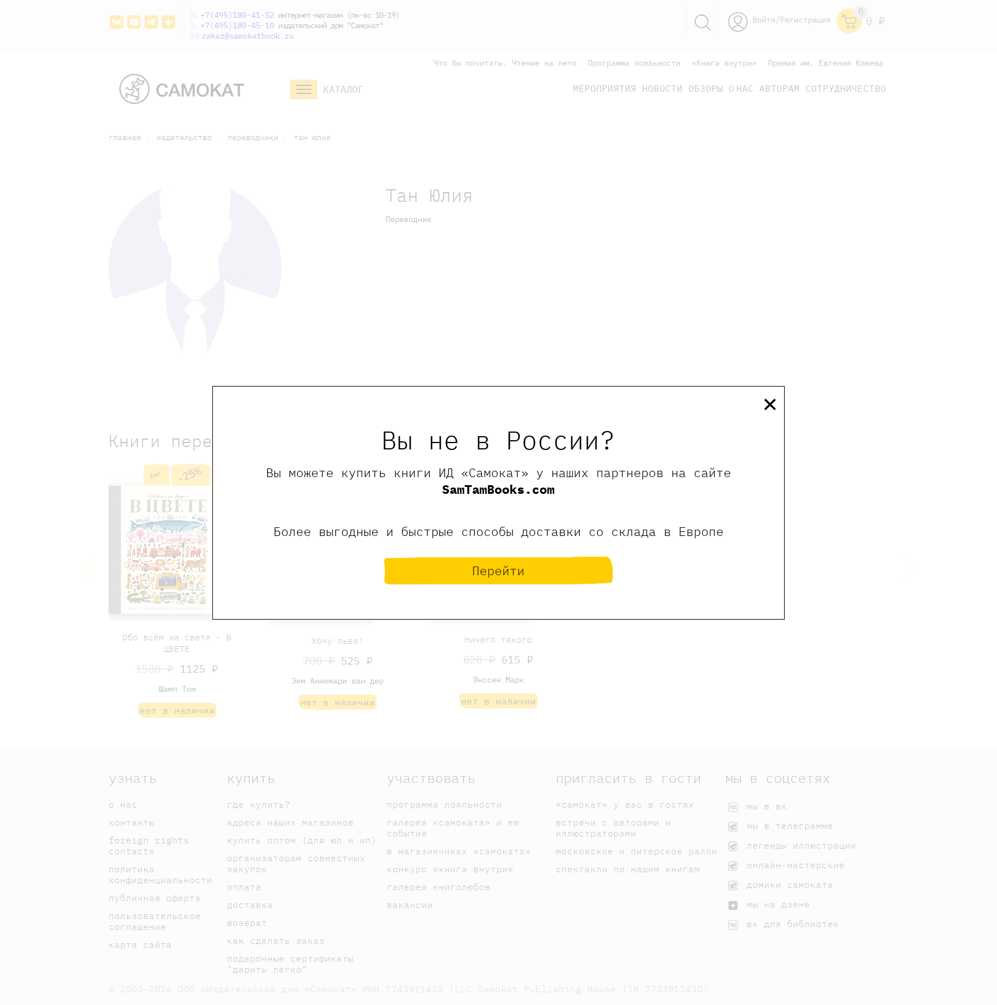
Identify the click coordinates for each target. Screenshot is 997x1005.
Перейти (498, 570)
